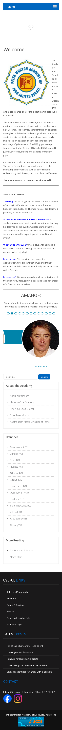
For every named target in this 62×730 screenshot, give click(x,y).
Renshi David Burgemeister (9, 313)
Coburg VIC (16, 525)
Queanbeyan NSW (19, 492)
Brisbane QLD (17, 499)
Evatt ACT (15, 460)
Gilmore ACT (16, 473)
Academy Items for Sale (18, 617)
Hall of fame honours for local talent (25, 645)
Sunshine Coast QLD (20, 505)
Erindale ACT (16, 453)
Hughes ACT (16, 466)
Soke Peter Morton (19, 415)
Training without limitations (20, 652)
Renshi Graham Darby (28, 313)
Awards (10, 611)
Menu (11, 6)
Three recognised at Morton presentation (27, 665)
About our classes (19, 396)
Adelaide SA (16, 512)
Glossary (11, 598)
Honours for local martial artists (22, 658)
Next (53, 350)
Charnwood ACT (18, 447)
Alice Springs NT (18, 518)
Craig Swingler (47, 313)
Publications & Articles (21, 550)
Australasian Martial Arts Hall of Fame (29, 422)
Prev (8, 350)
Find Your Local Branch (22, 409)
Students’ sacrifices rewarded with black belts (29, 671)
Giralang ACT (17, 479)
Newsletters (16, 557)
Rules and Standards (17, 591)
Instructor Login (14, 624)
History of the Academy (22, 402)
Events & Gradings (16, 604)
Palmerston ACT (18, 486)
